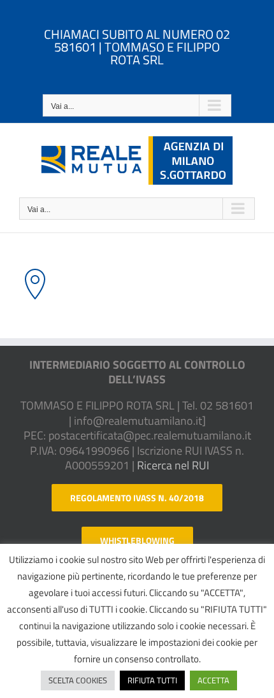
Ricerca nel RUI (173, 465)
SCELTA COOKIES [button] (77, 680)
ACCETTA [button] (213, 680)
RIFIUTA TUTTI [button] (152, 680)
